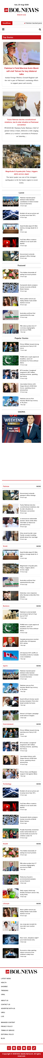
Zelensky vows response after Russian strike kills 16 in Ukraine (29, 595)
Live (2, 1016)
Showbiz (4, 986)
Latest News (6, 978)
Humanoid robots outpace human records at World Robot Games (29, 287)
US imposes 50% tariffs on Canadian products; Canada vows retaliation (29, 655)
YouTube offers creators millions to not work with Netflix (28, 241)
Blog (3, 1038)
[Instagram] (29, 1048)
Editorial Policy (7, 1034)
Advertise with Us (8, 1008)
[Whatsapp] (9, 1048)
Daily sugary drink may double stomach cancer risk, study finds (29, 892)
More (38, 486)
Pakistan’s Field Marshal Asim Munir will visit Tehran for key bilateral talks (21, 71)
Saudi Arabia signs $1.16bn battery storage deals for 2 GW (29, 228)
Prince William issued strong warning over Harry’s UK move (29, 346)
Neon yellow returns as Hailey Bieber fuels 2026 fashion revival (28, 300)
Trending (4, 990)
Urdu (3, 1012)
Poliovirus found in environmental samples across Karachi (28, 879)
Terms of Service (7, 1030)
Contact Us (5, 1004)
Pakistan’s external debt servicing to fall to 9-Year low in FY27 (28, 614)
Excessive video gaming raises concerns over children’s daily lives (28, 952)
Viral (3, 994)
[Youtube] (24, 1048)
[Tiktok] (34, 1048)
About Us (4, 1000)
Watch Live (21, 15)
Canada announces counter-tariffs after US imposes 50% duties (29, 641)
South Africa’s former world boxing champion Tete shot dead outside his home (29, 701)
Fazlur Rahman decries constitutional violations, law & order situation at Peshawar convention (21, 122)
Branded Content (8, 1022)
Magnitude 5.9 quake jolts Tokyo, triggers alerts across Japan (28, 568)
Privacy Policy (7, 1026)
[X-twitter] (19, 1048)
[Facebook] (14, 1048)
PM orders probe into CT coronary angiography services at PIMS (28, 328)
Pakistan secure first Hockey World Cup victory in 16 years (29, 400)
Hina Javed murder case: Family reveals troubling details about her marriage (29, 535)
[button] (3, 427)
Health (3, 982)
